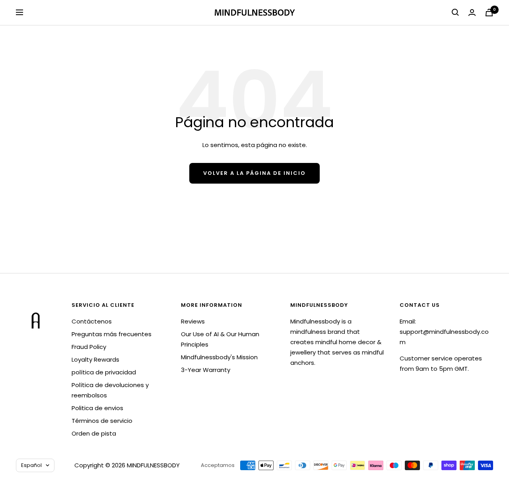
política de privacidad (104, 372)
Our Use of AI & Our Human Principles (220, 339)
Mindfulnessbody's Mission (219, 357)
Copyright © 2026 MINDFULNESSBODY (127, 465)
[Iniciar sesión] (472, 12)
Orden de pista (94, 433)
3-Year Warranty (205, 370)
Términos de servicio (102, 420)
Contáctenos (92, 321)
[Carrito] (489, 12)
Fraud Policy (89, 347)
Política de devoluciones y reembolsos (110, 390)
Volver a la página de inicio (254, 173)
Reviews (193, 321)
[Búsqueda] (455, 12)
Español (31, 465)
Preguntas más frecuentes (112, 334)
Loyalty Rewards (95, 359)
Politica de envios (97, 408)
